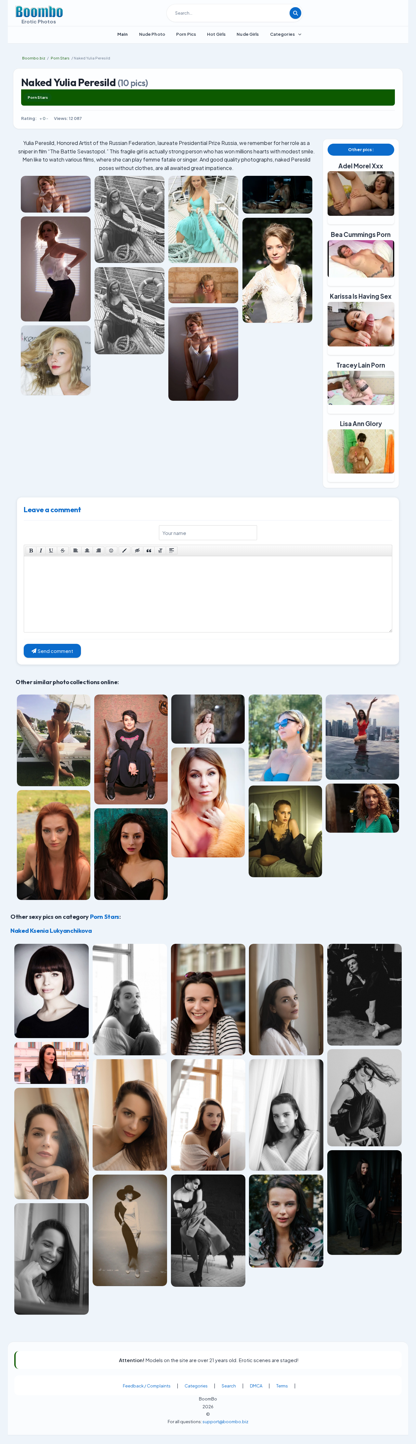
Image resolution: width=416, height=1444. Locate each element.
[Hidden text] (137, 550)
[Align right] (98, 550)
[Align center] (87, 550)
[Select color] (124, 550)
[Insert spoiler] (171, 550)
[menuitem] (122, 34)
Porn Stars (38, 97)
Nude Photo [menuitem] (152, 34)
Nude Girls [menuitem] (248, 34)
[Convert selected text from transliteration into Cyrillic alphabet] (160, 550)
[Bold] (31, 550)
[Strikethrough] (63, 550)
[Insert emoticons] (111, 550)
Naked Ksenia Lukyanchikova (51, 930)
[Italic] (41, 550)
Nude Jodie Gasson (37, 1327)
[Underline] (51, 550)
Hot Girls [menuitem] (216, 34)
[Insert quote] (149, 550)
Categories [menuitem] (282, 34)
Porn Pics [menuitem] (186, 34)
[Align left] (76, 550)
